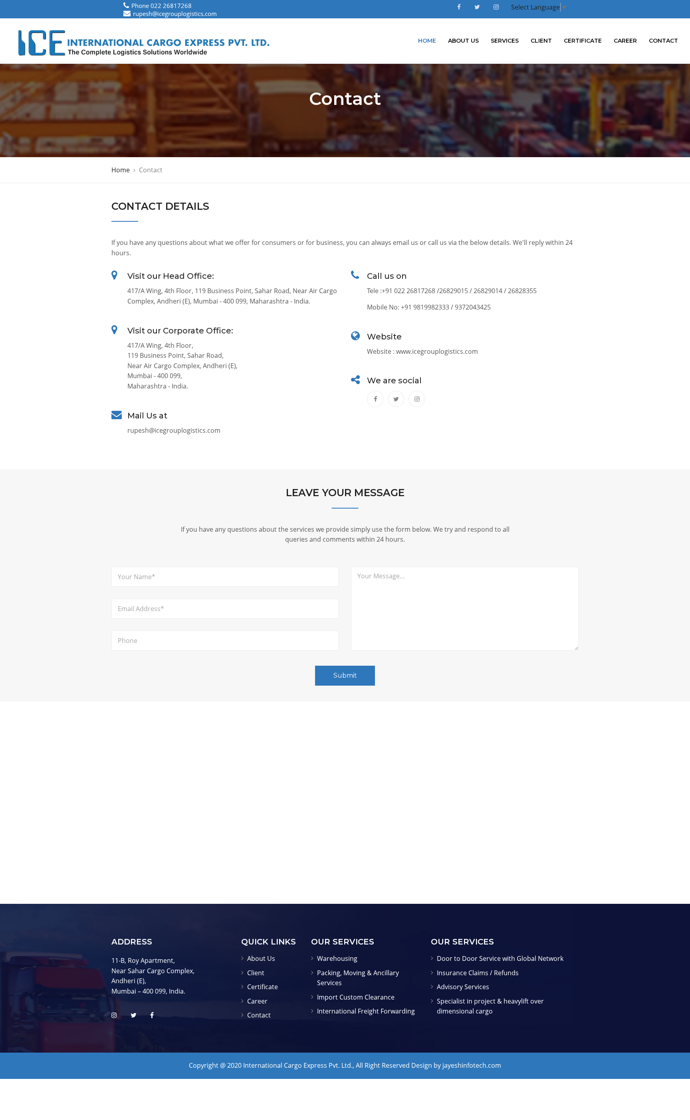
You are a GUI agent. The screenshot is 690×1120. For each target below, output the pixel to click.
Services (505, 40)
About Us (463, 40)
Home (427, 40)
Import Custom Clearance (356, 997)
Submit (345, 675)
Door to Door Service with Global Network (500, 958)
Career (625, 40)
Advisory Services (463, 986)
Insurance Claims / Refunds (478, 972)
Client (541, 40)
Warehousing (337, 958)
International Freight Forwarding (366, 1011)
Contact (663, 40)
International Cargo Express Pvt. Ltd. (298, 1065)
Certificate (583, 40)
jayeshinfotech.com (471, 1065)
